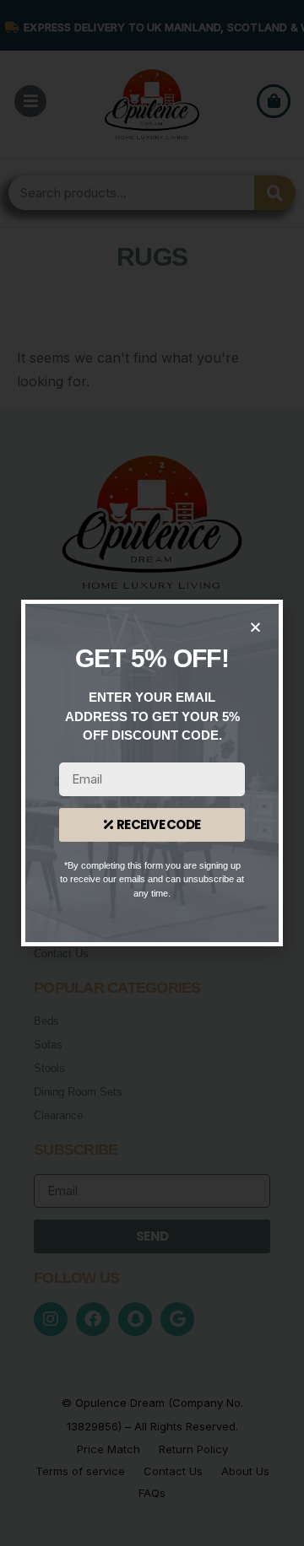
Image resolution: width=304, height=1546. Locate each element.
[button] (255, 627)
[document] (152, 773)
